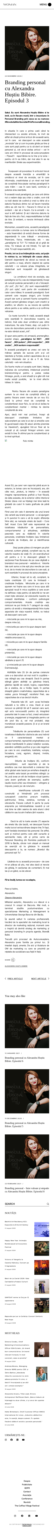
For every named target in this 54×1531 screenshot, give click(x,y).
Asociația (27, 1495)
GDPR (27, 1488)
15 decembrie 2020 (13, 1118)
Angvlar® (27, 1526)
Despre (27, 1481)
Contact (27, 1491)
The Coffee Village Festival (27, 1505)
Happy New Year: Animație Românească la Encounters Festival (16, 1244)
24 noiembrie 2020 (13, 76)
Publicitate (27, 1484)
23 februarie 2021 (13, 1183)
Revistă (27, 1502)
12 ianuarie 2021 (12, 1053)
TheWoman (27, 1524)
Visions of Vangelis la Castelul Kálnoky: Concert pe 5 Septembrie (17, 1263)
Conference (26, 1498)
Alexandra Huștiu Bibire (16, 966)
